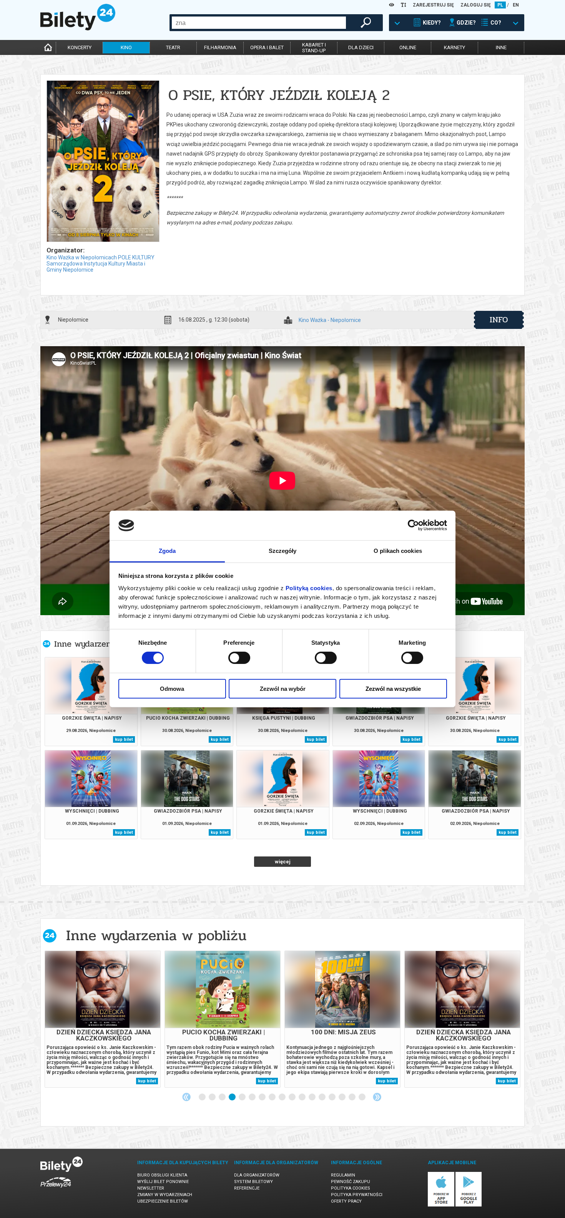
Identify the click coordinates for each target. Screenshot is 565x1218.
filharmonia (220, 47)
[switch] (239, 658)
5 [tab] (242, 1097)
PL (500, 5)
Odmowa (172, 688)
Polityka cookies (350, 1188)
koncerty (79, 47)
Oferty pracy (346, 1201)
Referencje (246, 1188)
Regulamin (343, 1175)
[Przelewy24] (55, 1188)
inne (501, 47)
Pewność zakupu (350, 1181)
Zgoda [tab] (167, 551)
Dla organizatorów (256, 1175)
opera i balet (267, 47)
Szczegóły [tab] (283, 551)
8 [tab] (272, 1097)
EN (516, 5)
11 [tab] (302, 1097)
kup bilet (124, 739)
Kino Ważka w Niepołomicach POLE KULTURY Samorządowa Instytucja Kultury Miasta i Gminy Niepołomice (101, 263)
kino (126, 47)
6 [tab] (252, 1097)
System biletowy (253, 1181)
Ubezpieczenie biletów (162, 1201)
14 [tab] (332, 1097)
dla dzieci (361, 47)
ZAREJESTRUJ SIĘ (433, 5)
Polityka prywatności (356, 1194)
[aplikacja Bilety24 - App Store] (441, 1205)
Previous (186, 1097)
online (407, 47)
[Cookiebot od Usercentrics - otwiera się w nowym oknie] (413, 525)
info (499, 319)
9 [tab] (282, 1097)
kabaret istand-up (314, 47)
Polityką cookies (309, 588)
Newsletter (150, 1188)
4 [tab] (232, 1097)
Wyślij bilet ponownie (163, 1181)
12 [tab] (312, 1097)
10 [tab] (292, 1097)
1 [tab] (202, 1097)
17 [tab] (362, 1097)
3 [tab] (222, 1097)
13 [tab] (322, 1097)
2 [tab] (212, 1097)
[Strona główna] (77, 28)
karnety (454, 47)
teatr (173, 47)
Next (377, 1097)
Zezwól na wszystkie (393, 688)
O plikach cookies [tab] (398, 551)
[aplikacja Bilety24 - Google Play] (468, 1205)
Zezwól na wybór (283, 688)
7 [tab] (262, 1097)
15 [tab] (342, 1097)
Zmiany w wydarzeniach (164, 1194)
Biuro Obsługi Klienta (162, 1175)
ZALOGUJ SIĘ (475, 5)
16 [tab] (352, 1097)
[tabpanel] (103, 1019)
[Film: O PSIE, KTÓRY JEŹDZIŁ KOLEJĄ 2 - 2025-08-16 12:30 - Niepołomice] (103, 161)
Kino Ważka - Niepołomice (330, 320)
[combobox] (259, 22)
